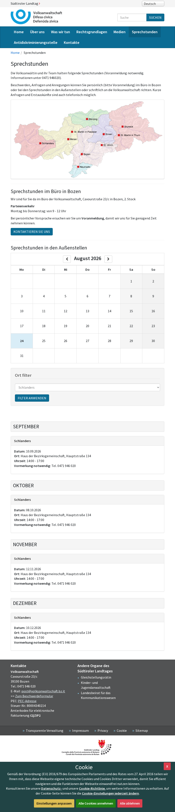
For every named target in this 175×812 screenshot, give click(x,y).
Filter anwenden (32, 398)
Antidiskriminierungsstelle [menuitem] (35, 42)
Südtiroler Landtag (25, 3)
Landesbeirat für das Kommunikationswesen (98, 695)
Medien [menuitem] (119, 31)
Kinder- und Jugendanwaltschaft (96, 685)
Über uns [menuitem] (37, 31)
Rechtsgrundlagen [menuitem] (91, 31)
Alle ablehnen (130, 803)
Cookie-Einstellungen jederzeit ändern (110, 793)
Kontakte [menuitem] (71, 42)
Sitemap (142, 730)
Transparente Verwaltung (44, 730)
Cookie (122, 730)
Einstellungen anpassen (54, 803)
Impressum (80, 730)
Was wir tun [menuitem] (60, 31)
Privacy (103, 730)
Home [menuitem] (19, 31)
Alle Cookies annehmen (96, 803)
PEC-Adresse (27, 701)
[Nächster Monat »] (108, 259)
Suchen (155, 17)
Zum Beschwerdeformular (34, 696)
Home (15, 52)
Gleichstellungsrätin (96, 677)
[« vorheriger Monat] (67, 259)
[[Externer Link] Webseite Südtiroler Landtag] (87, 747)
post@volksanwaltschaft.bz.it (43, 691)
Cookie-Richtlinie (92, 788)
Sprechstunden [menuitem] (145, 31)
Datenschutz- (51, 788)
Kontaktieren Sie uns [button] (31, 231)
